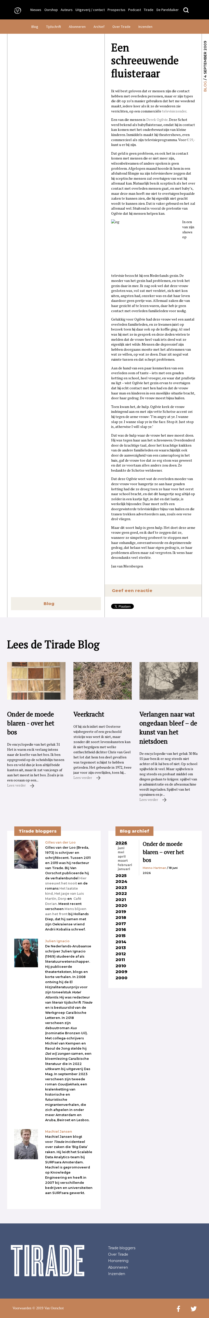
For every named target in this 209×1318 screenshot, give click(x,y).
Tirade (148, 9)
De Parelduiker (167, 9)
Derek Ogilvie (157, 119)
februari (125, 865)
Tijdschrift (53, 26)
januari (124, 869)
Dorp (62, 899)
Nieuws (35, 9)
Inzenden (145, 26)
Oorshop (51, 9)
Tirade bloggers (121, 1248)
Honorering (118, 1260)
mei (121, 852)
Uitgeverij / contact (90, 9)
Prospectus (116, 9)
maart (123, 860)
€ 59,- (191, 139)
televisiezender (174, 111)
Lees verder (17, 785)
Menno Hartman (154, 868)
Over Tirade (121, 26)
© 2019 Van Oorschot (48, 1308)
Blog (34, 26)
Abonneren (77, 26)
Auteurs (67, 9)
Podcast (134, 9)
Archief (99, 26)
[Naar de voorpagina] (16, 10)
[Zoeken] (186, 10)
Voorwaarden (21, 1308)
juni (121, 848)
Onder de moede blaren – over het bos (163, 851)
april (122, 856)
